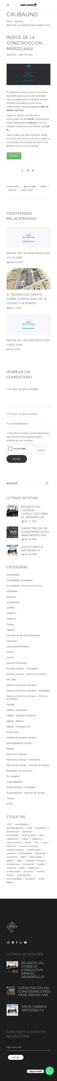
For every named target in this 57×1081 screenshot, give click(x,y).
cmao (45, 842)
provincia (28, 871)
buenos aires (29, 835)
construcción (13, 186)
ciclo (36, 842)
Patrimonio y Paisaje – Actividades (23, 759)
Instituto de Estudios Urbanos (21, 737)
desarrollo (40, 853)
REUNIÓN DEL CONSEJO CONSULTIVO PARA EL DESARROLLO (33, 970)
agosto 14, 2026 (15, 262)
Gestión (10, 704)
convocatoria (25, 853)
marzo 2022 (27, 189)
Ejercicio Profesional (17, 662)
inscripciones (13, 864)
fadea (23, 857)
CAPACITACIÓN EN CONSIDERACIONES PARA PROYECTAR (35, 532)
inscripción (28, 864)
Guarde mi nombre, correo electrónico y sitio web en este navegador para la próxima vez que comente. (28, 437)
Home (10, 21)
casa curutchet (14, 842)
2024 (9, 824)
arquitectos (41, 828)
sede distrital (23, 875)
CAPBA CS (11, 613)
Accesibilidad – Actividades (20, 580)
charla (28, 842)
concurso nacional (28, 846)
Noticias (10, 748)
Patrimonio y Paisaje (17, 754)
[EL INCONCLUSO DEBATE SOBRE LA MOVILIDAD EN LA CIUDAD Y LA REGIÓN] (28, 279)
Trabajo (10, 798)
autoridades (13, 835)
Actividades (12, 591)
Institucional (12, 732)
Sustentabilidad (14, 781)
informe (12, 189)
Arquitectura (13, 602)
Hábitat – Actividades (17, 709)
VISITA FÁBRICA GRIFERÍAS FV (34, 1008)
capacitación (13, 839)
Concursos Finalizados (18, 646)
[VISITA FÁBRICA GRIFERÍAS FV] (12, 550)
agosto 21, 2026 (29, 521)
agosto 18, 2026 (29, 554)
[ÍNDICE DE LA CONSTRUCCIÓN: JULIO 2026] (28, 237)
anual (29, 828)
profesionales (13, 871)
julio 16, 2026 (13, 349)
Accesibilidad (13, 574)
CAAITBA (11, 607)
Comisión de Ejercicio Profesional (23, 635)
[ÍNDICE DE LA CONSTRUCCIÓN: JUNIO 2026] (28, 324)
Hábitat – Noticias (15, 721)
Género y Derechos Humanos (22, 685)
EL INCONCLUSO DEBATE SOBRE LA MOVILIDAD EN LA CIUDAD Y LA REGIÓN (27, 299)
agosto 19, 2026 (29, 539)
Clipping (10, 629)
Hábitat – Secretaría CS (18, 726)
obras (22, 868)
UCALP (10, 803)
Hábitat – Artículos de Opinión (21, 715)
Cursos (10, 657)
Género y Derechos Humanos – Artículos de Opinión (27, 697)
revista (10, 875)
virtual (41, 879)
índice (43, 186)
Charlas (10, 624)
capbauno (37, 839)
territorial (30, 879)
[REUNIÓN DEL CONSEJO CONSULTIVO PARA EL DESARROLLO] (12, 511)
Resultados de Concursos (19, 770)
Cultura (10, 651)
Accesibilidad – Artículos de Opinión (24, 585)
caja (41, 835)
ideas (19, 860)
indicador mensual (35, 860)
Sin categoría (13, 776)
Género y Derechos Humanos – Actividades (28, 690)
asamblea (27, 831)
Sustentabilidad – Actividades (21, 787)
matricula (11, 868)
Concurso (11, 846)
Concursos (12, 640)
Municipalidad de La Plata (19, 743)
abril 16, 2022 (26, 54)
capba (25, 839)
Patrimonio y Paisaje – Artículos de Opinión (28, 765)
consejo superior (15, 850)
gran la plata (30, 186)
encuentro (12, 857)
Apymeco (19, 21)
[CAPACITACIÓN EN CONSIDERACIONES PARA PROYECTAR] (12, 532)
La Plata (40, 864)
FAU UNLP (11, 679)
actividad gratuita (15, 828)
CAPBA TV (11, 618)
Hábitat (10, 860)
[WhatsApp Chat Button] (49, 1070)
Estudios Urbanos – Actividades (22, 668)
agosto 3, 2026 (14, 307)
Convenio (11, 853)
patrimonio (33, 868)
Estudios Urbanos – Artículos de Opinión (27, 673)
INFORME (14, 155)
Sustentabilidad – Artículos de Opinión (26, 792)
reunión (40, 871)
